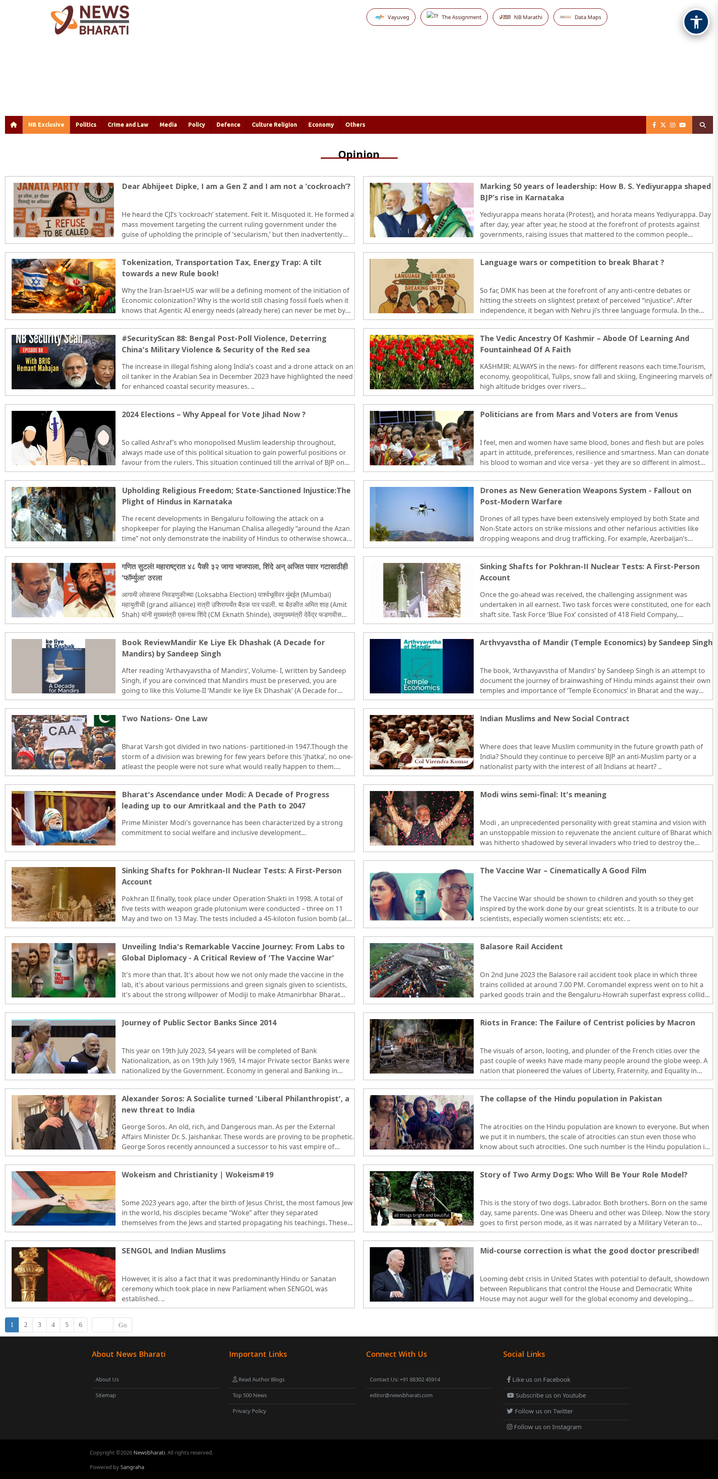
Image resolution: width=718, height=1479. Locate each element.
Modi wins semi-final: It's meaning (543, 794)
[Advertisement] (340, 82)
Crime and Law (128, 124)
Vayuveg (398, 17)
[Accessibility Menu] (696, 21)
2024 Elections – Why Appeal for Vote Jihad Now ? (214, 414)
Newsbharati (149, 1452)
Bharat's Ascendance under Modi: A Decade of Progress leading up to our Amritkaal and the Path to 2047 (225, 800)
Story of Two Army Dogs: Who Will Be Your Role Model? (584, 1174)
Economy (321, 124)
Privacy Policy (249, 1411)
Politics (86, 124)
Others (355, 124)
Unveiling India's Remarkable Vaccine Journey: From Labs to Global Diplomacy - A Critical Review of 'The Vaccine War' (233, 952)
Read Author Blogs (261, 1379)
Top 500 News (250, 1395)
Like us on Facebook (540, 1379)
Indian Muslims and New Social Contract (554, 718)
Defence (228, 124)
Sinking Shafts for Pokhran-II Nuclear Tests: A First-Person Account (590, 571)
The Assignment (462, 17)
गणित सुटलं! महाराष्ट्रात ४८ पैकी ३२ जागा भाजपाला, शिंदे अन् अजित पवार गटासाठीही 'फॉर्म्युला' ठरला (235, 571)
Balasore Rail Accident (521, 946)
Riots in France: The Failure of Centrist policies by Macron (587, 1022)
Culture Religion (274, 124)
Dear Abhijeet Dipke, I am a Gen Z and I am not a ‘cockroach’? (236, 186)
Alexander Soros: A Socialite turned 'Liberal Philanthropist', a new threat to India (235, 1104)
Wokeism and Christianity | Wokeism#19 (197, 1174)
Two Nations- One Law (164, 718)
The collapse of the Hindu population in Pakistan (571, 1098)
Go (122, 1325)
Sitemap (106, 1395)
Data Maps (588, 17)
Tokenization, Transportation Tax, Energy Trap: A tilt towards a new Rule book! (222, 267)
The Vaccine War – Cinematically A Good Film (563, 870)
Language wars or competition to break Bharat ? (572, 262)
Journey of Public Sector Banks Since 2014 (199, 1022)
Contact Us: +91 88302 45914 (405, 1379)
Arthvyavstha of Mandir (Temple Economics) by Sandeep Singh (596, 642)
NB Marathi (528, 17)
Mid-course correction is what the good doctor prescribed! (589, 1250)
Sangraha (132, 1467)
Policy (196, 124)
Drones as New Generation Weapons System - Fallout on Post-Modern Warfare (585, 495)
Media (168, 124)
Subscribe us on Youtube (550, 1395)
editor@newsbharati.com (401, 1395)
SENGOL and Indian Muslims (174, 1250)
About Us (107, 1379)
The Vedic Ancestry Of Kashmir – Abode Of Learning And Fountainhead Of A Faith (584, 343)
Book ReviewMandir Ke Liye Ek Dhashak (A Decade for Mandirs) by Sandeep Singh (223, 647)
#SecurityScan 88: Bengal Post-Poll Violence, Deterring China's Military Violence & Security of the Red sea (224, 343)
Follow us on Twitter (543, 1411)
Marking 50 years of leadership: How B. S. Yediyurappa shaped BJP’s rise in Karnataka (595, 191)
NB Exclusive (46, 124)
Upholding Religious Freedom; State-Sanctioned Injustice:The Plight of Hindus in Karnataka (236, 495)
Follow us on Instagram (547, 1426)
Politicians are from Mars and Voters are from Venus (579, 414)
